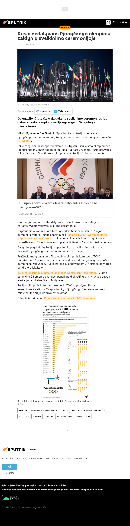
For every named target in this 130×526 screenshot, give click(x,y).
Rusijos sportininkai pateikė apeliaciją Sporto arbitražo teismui (58, 273)
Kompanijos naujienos (92, 489)
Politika (21, 458)
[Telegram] (62, 111)
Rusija (65, 410)
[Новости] (43, 111)
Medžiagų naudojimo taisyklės (31, 485)
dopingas (49, 416)
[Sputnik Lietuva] (15, 25)
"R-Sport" (24, 141)
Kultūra (66, 458)
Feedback (74, 489)
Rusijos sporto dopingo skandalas (45, 410)
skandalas (37, 416)
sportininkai (24, 416)
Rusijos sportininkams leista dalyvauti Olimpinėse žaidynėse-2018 (58, 205)
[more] (109, 213)
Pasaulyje (23, 410)
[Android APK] (11, 498)
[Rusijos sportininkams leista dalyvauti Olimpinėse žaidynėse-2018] (65, 178)
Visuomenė (52, 458)
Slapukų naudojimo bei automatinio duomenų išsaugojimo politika (35, 489)
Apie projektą (8, 485)
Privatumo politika (57, 485)
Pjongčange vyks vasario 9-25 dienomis (69, 298)
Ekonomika (35, 458)
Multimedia (81, 458)
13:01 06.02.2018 (25, 44)
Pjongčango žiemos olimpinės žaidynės (88, 410)
